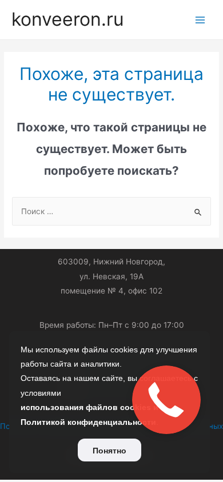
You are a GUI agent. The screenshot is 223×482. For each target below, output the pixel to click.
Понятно (109, 450)
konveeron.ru (67, 19)
